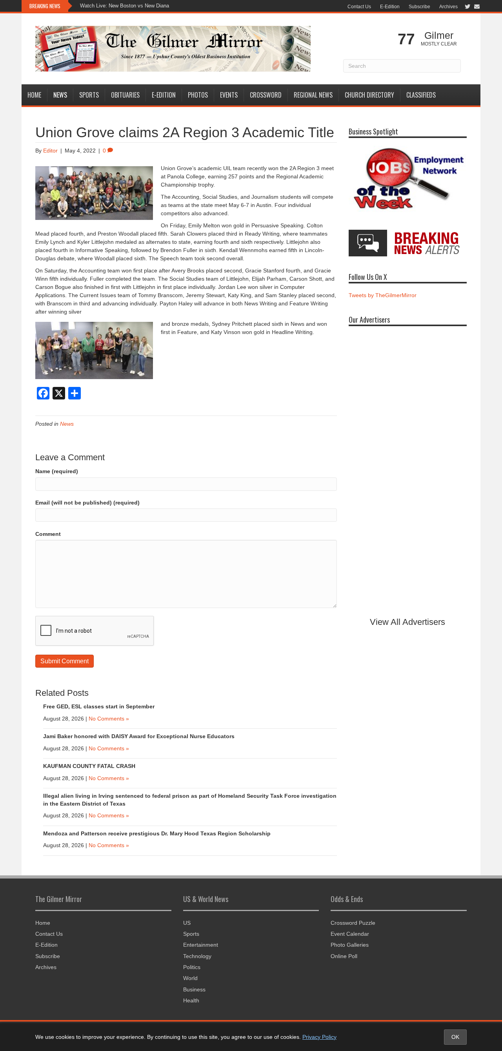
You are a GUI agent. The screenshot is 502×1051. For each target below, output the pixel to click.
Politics (191, 967)
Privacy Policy (319, 1037)
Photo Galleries (350, 945)
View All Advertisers (407, 622)
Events (229, 95)
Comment (48, 534)
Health (191, 1000)
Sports (89, 95)
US (187, 923)
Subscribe (419, 6)
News (60, 95)
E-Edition (390, 6)
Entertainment (200, 945)
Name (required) (56, 471)
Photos (198, 95)
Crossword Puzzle (353, 923)
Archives (448, 6)
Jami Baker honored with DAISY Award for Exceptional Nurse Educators (139, 736)
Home (34, 95)
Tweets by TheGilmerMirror (383, 295)
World (190, 978)
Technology (197, 956)
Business (194, 989)
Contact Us (359, 6)
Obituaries (125, 95)
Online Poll (344, 956)
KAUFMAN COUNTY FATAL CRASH (89, 766)
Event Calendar (350, 934)
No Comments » (109, 718)
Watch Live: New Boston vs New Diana (124, 6)
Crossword (266, 95)
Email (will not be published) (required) (87, 502)
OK (455, 1037)
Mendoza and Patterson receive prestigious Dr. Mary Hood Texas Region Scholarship (157, 833)
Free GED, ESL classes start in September (99, 706)
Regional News (313, 95)
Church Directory (369, 95)
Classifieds (421, 95)
